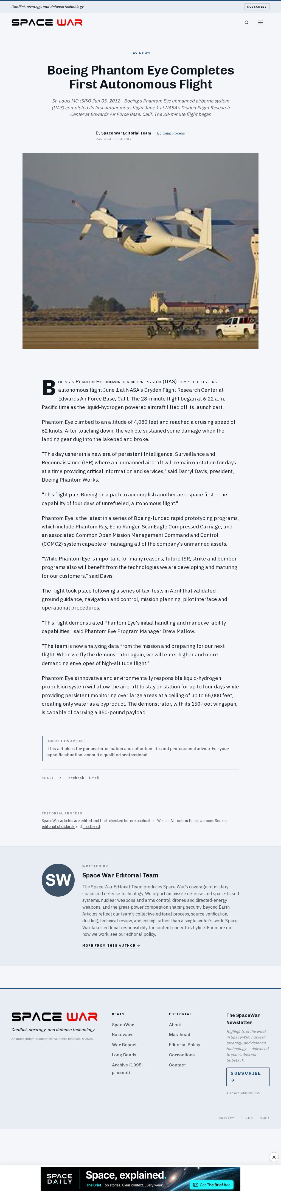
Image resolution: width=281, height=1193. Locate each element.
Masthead (179, 1034)
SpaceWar (123, 1024)
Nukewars (123, 1034)
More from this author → (111, 945)
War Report (124, 1044)
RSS (257, 1093)
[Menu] (260, 22)
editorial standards (58, 826)
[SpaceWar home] (47, 22)
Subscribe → (246, 1077)
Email (94, 778)
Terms (247, 1118)
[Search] (247, 22)
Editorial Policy (184, 1044)
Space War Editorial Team (126, 133)
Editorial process (171, 133)
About (175, 1024)
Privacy (227, 1118)
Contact (177, 1065)
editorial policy (140, 934)
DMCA (265, 1118)
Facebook (75, 778)
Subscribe (257, 6)
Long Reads (124, 1054)
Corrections (182, 1054)
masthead (91, 826)
